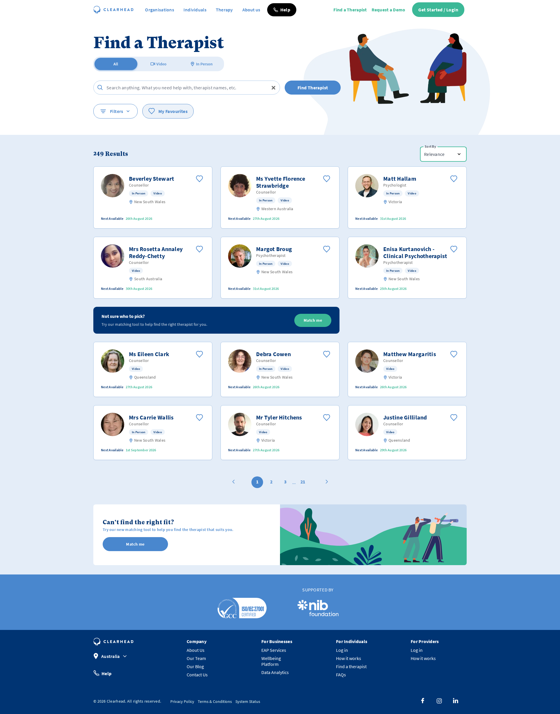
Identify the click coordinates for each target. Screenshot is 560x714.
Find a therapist (351, 666)
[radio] (115, 64)
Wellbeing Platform (271, 661)
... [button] (294, 482)
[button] (281, 9)
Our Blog (195, 666)
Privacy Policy (182, 701)
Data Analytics (275, 672)
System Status (247, 701)
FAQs (341, 675)
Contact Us (197, 675)
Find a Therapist (350, 10)
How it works (348, 658)
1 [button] (257, 482)
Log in (342, 650)
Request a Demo (388, 10)
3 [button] (285, 482)
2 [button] (271, 482)
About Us (195, 650)
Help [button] (106, 673)
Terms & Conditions (215, 701)
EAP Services (273, 650)
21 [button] (302, 482)
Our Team (196, 658)
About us (251, 10)
